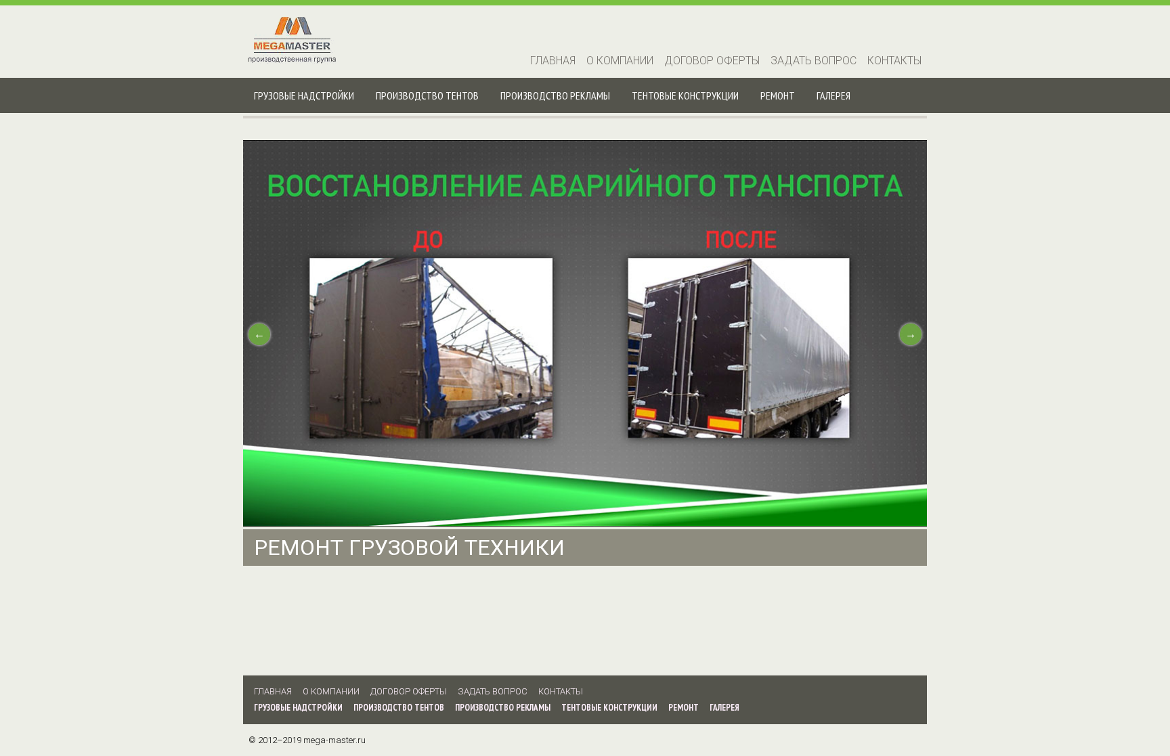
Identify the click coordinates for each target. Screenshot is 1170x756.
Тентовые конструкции (685, 95)
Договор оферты (712, 60)
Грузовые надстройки (304, 95)
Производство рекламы (555, 95)
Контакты (894, 60)
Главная (553, 60)
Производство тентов (427, 95)
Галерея (833, 95)
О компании (619, 60)
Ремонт (777, 95)
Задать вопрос (814, 60)
